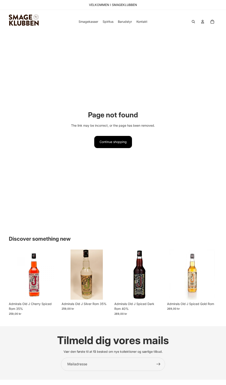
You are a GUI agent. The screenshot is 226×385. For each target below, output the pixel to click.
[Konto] (202, 22)
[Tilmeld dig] (158, 364)
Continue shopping (113, 142)
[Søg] (193, 22)
